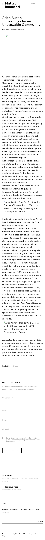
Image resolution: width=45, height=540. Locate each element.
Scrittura (14, 366)
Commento (7, 398)
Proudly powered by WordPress (12, 534)
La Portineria (14, 509)
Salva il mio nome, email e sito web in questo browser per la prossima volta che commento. (23, 440)
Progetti (24, 509)
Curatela (5, 509)
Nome (5, 411)
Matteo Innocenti (12, 5)
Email (5, 420)
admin (7, 29)
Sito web (5, 429)
